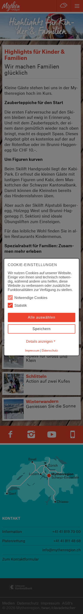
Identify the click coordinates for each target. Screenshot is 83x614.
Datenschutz (50, 350)
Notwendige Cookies (30, 298)
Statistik (20, 305)
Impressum (32, 350)
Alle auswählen (41, 317)
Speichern (42, 329)
